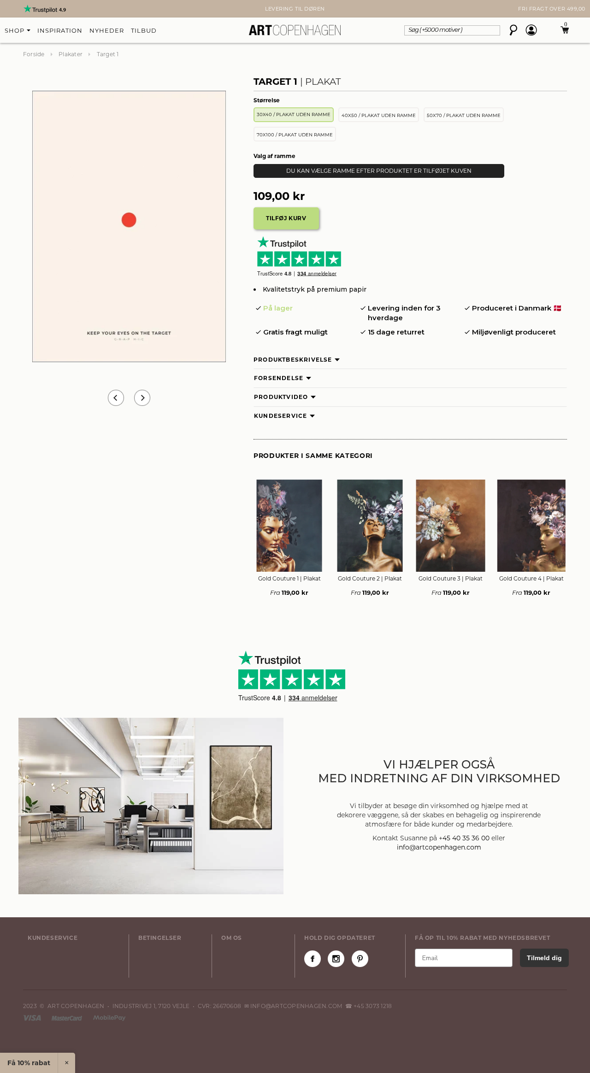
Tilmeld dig (544, 958)
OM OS (231, 937)
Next (27, 8)
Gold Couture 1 (289, 578)
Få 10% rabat (28, 1063)
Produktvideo (281, 396)
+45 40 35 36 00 (464, 838)
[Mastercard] (67, 1017)
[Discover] (109, 1017)
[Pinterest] (360, 958)
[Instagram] (336, 958)
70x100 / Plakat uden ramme (295, 135)
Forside (34, 54)
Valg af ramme (274, 155)
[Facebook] (312, 958)
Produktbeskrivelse (293, 359)
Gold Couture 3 (451, 578)
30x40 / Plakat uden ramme (293, 114)
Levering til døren (295, 9)
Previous (116, 398)
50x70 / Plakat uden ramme (464, 115)
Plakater (71, 54)
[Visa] (32, 1017)
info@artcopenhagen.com (439, 847)
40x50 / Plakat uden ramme (379, 115)
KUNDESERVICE (52, 937)
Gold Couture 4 (531, 578)
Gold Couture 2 (370, 578)
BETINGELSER (160, 937)
